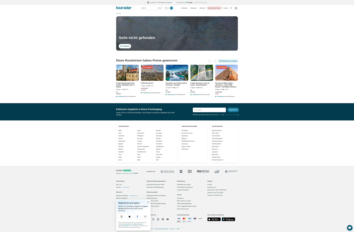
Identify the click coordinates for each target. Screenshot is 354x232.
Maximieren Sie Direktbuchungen (156, 203)
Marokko (120, 146)
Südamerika (121, 141)
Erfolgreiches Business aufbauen (156, 195)
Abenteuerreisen (217, 130)
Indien (120, 157)
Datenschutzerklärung (161, 229)
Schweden (159, 143)
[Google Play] (228, 219)
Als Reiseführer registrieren (185, 187)
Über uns (119, 184)
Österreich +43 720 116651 (215, 192)
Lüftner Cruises (185, 146)
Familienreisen (216, 157)
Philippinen (140, 135)
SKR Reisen (184, 149)
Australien (121, 135)
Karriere (123, 187)
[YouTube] (167, 219)
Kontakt (225, 8)
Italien (139, 160)
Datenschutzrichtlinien (230, 114)
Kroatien (158, 130)
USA (157, 160)
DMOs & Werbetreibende (184, 203)
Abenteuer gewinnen (127, 195)
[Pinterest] (163, 219)
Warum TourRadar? (122, 198)
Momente (202, 8)
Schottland (159, 141)
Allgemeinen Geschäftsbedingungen (134, 224)
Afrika (120, 130)
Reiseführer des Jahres (184, 184)
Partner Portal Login (183, 209)
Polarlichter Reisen (217, 141)
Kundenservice (211, 187)
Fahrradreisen (216, 135)
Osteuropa (159, 135)
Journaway (184, 143)
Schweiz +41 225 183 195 (215, 195)
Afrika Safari (215, 133)
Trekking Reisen (216, 143)
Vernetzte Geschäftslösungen (155, 187)
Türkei (158, 152)
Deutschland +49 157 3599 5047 (217, 190)
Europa (120, 138)
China (120, 154)
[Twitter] (153, 219)
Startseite (118, 13)
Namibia (120, 149)
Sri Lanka (140, 138)
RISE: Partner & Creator (184, 201)
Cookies (172, 229)
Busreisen (215, 149)
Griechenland (141, 149)
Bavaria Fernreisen (187, 133)
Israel (120, 160)
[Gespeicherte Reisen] (231, 8)
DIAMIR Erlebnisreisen (188, 141)
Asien (120, 133)
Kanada (158, 157)
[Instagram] (158, 219)
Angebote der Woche (214, 8)
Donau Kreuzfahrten (143, 146)
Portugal (158, 138)
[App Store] (214, 219)
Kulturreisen (215, 146)
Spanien (158, 149)
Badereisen (215, 154)
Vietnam (139, 143)
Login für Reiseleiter (183, 190)
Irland (138, 154)
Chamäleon (184, 135)
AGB (219, 114)
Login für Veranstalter (153, 206)
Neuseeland (140, 133)
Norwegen (159, 133)
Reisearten (193, 8)
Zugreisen (215, 152)
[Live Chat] (350, 228)
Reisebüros (180, 198)
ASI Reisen (184, 130)
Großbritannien (141, 152)
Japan (139, 130)
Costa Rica (159, 154)
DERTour (184, 138)
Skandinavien (160, 146)
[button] (127, 96)
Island (139, 157)
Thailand (139, 141)
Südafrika (121, 152)
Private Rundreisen (217, 160)
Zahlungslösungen (152, 198)
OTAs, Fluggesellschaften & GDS (186, 206)
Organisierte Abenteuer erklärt (155, 184)
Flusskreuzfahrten (217, 138)
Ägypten (120, 143)
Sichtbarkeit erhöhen (153, 201)
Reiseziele (184, 8)
